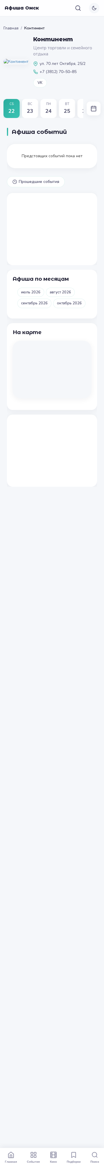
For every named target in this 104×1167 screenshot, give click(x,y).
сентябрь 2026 (34, 303)
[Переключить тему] (94, 8)
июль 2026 (30, 292)
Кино (53, 1161)
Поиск (94, 1161)
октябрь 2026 (69, 303)
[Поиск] (78, 8)
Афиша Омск (22, 8)
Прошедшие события (39, 181)
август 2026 (60, 292)
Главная (10, 28)
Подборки (74, 1161)
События (33, 1161)
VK (40, 82)
